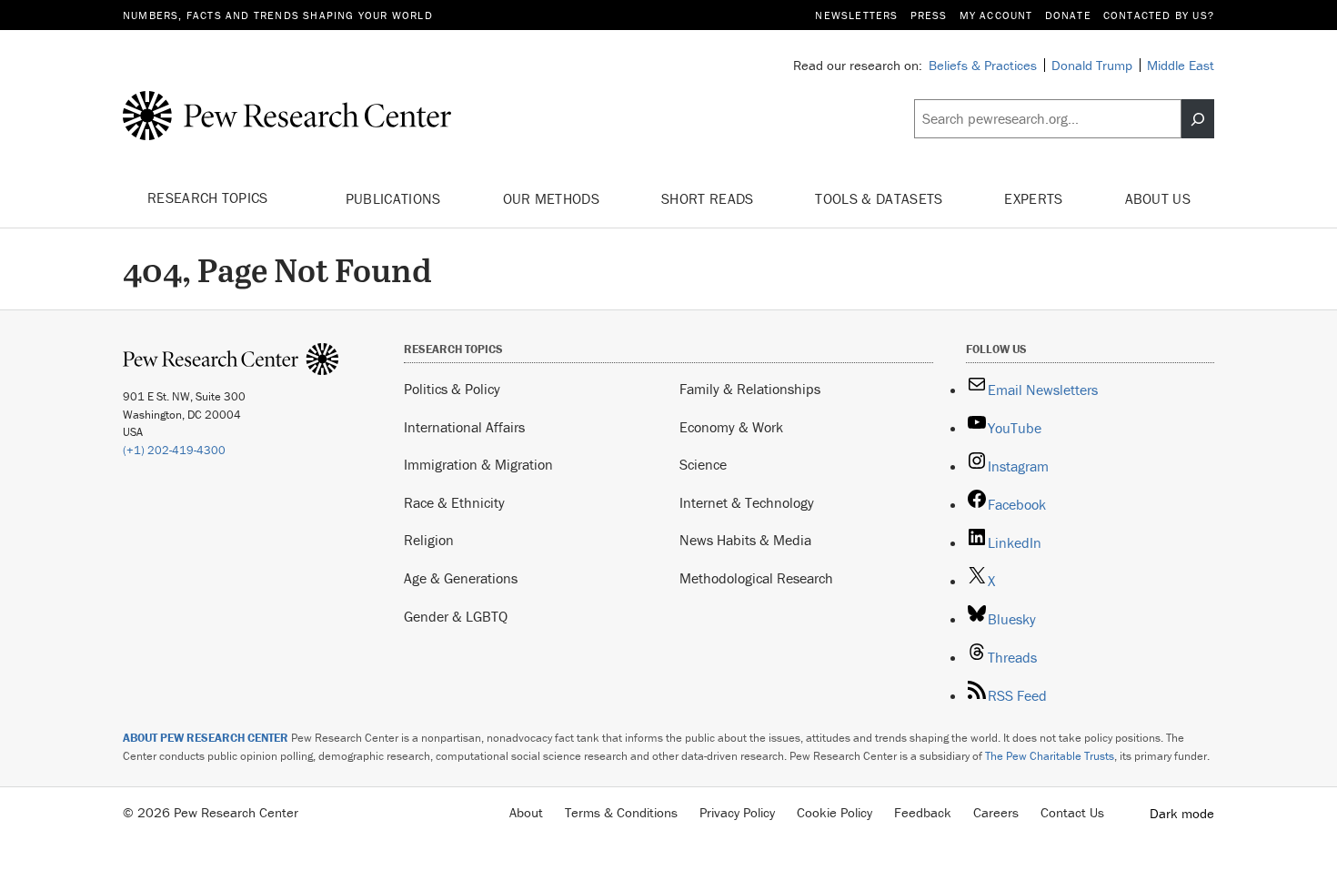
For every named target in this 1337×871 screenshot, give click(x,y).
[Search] (1197, 119)
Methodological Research (756, 578)
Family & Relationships (749, 389)
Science (703, 464)
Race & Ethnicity (454, 502)
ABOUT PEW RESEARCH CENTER (205, 737)
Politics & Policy (452, 389)
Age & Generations (461, 578)
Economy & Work (731, 427)
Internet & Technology (746, 502)
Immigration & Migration (478, 464)
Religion (429, 540)
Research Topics (209, 197)
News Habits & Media (745, 540)
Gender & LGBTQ (456, 616)
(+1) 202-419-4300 (174, 450)
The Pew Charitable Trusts (1049, 756)
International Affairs (464, 427)
